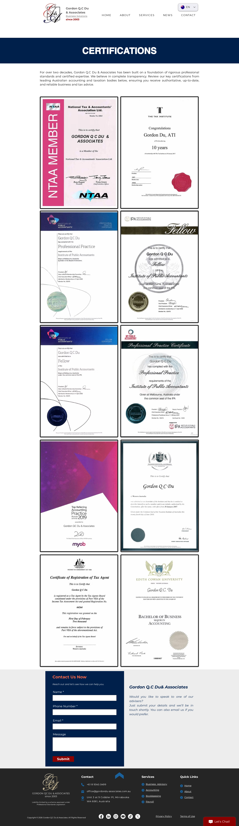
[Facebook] (101, 816)
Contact (188, 797)
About (187, 791)
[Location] (82, 798)
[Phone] (82, 784)
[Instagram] (115, 816)
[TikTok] (130, 816)
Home (187, 785)
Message (59, 734)
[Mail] (82, 791)
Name (57, 692)
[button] (146, 15)
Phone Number (64, 706)
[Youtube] (123, 816)
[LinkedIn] (108, 816)
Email (57, 720)
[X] (137, 816)
